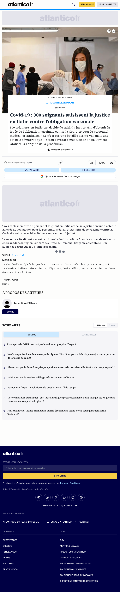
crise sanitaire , (38, 268)
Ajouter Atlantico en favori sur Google (62, 176)
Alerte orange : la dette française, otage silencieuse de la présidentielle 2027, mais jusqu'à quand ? (61, 367)
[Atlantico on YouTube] (81, 497)
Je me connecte (107, 4)
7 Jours (112, 325)
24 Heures (100, 325)
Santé (69, 97)
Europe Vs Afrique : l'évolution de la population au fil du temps (41, 387)
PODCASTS (8, 563)
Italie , (69, 264)
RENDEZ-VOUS (10, 551)
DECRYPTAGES (10, 540)
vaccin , (7, 264)
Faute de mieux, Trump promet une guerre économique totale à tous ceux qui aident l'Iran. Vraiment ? (57, 412)
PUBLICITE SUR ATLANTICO (73, 551)
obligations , (55, 268)
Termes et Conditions (70, 483)
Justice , (67, 268)
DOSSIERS (7, 546)
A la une (51, 97)
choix (28, 272)
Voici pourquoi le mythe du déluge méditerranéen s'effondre (41, 377)
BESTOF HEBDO (10, 569)
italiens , (23, 268)
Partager (33, 170)
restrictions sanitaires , (95, 268)
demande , (8, 272)
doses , (113, 268)
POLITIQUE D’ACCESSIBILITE (73, 569)
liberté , (20, 272)
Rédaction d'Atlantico (61, 149)
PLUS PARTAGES (88, 334)
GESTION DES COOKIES (71, 557)
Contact (84, 522)
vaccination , (10, 268)
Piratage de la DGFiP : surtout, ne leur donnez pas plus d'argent (41, 344)
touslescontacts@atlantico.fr (60, 505)
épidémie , (30, 264)
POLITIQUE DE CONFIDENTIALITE (75, 563)
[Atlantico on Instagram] (72, 497)
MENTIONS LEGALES (69, 546)
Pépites (61, 97)
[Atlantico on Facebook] (55, 497)
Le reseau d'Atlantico (59, 522)
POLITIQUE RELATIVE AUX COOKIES (76, 575)
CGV (62, 540)
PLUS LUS (31, 334)
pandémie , (43, 264)
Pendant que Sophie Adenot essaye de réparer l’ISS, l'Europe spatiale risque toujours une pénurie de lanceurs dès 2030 (61, 356)
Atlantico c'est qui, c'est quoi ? (21, 522)
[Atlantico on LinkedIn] (64, 497)
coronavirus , (57, 264)
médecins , (80, 264)
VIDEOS (6, 557)
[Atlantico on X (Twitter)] (47, 497)
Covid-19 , (18, 264)
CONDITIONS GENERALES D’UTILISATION (79, 581)
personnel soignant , (98, 264)
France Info (18, 255)
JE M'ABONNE (87, 4)
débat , (76, 268)
